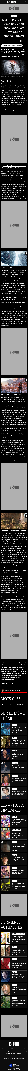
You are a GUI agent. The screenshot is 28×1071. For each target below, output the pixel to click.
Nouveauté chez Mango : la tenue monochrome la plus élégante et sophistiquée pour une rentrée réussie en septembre (19, 966)
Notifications (6, 1058)
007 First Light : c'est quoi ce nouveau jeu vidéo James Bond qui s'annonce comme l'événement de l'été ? (19, 861)
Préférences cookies (20, 1058)
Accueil (2, 14)
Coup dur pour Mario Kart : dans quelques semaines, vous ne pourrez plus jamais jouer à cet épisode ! (19, 835)
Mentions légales (4, 1051)
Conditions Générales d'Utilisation (9, 1048)
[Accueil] (11, 2)
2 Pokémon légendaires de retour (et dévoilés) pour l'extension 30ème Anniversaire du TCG (18, 938)
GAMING (20, 705)
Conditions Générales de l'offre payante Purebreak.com (13, 1056)
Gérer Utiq (12, 1058)
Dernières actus (8, 14)
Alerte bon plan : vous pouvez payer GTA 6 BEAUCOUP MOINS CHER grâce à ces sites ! (18, 873)
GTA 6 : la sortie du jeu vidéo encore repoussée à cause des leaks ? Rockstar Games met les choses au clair (19, 822)
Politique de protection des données (13, 1053)
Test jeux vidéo (7, 705)
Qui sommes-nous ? (21, 1048)
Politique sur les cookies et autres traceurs (17, 1051)
